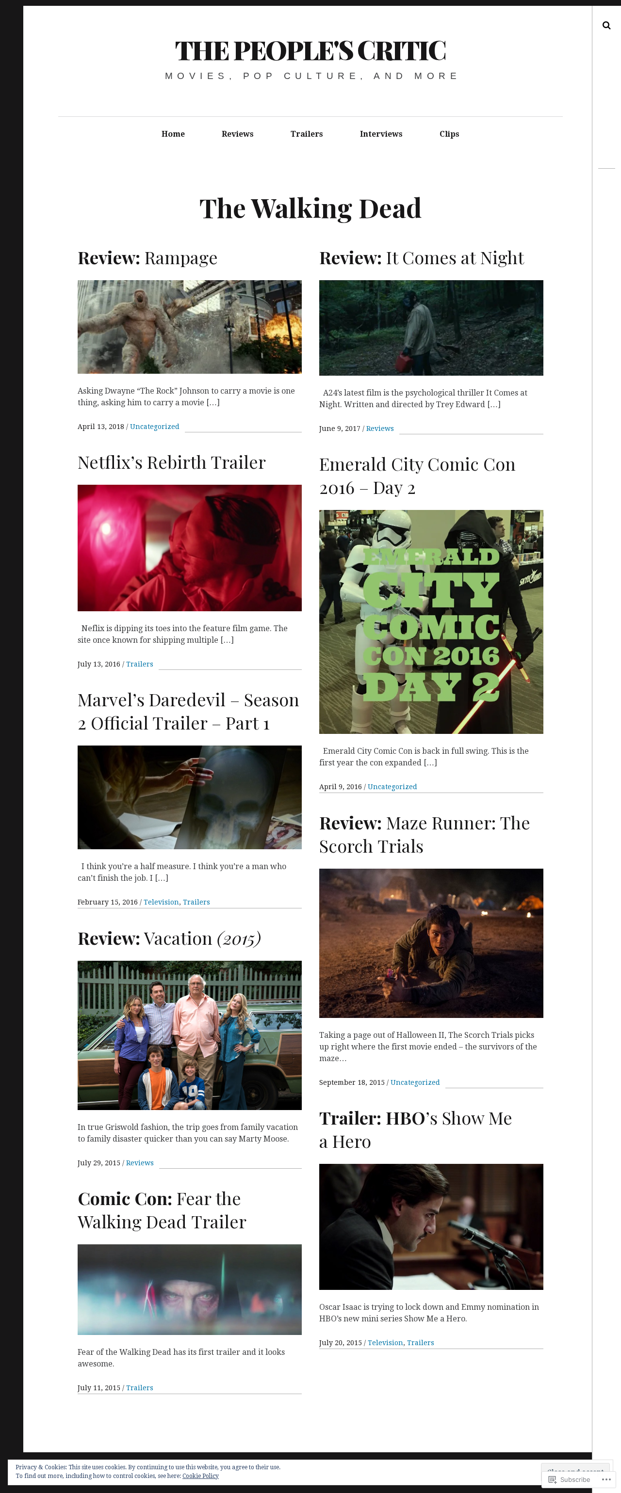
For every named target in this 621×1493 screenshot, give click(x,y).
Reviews (238, 134)
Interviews (381, 134)
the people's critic (310, 49)
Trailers (307, 134)
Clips (449, 134)
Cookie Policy (200, 1476)
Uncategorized (155, 426)
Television (161, 902)
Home (173, 134)
